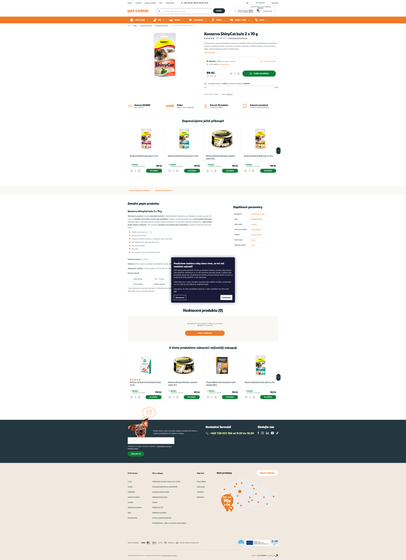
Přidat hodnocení (205, 333)
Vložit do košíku (261, 73)
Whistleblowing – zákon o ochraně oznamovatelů (169, 523)
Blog (160, 3)
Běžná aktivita (256, 229)
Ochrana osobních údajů (160, 492)
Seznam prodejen (134, 497)
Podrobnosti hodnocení (238, 38)
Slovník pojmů (132, 518)
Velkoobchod (170, 3)
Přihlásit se (136, 454)
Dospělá (254, 224)
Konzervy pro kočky (258, 214)
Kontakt (130, 502)
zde (175, 291)
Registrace (275, 3)
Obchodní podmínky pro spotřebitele (164, 487)
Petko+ (130, 3)
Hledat (219, 11)
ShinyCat (230, 94)
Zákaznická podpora (135, 507)
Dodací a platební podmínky (161, 518)
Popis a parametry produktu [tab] (139, 190)
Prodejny (138, 3)
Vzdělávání (131, 492)
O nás (130, 481)
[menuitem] (139, 20)
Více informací (209, 52)
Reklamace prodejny (159, 512)
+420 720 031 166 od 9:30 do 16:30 (195, 3)
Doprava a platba (150, 3)
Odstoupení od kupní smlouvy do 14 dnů (166, 481)
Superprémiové (256, 235)
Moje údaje (201, 487)
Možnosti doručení (270, 61)
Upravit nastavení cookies (169, 555)
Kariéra (130, 487)
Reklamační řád (157, 507)
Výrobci (154, 502)
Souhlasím (226, 297)
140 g (253, 245)
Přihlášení (200, 492)
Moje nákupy (201, 481)
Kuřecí (253, 240)
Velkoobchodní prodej (159, 497)
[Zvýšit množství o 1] (238, 73)
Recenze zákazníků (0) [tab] (164, 190)
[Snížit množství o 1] (231, 73)
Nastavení (180, 297)
